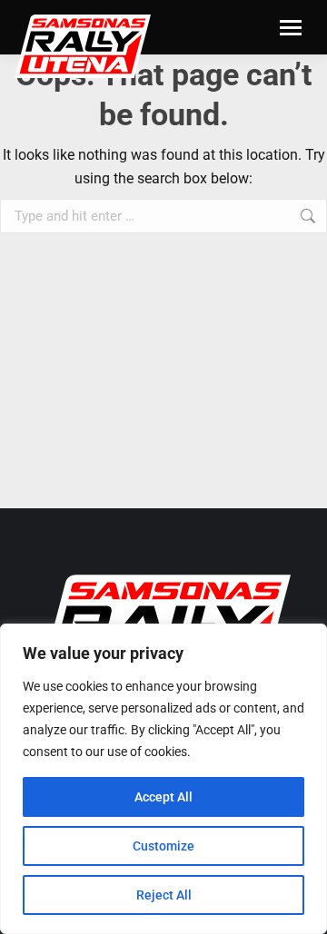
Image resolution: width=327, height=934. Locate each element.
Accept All (163, 797)
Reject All (164, 895)
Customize (163, 846)
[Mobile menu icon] (290, 28)
